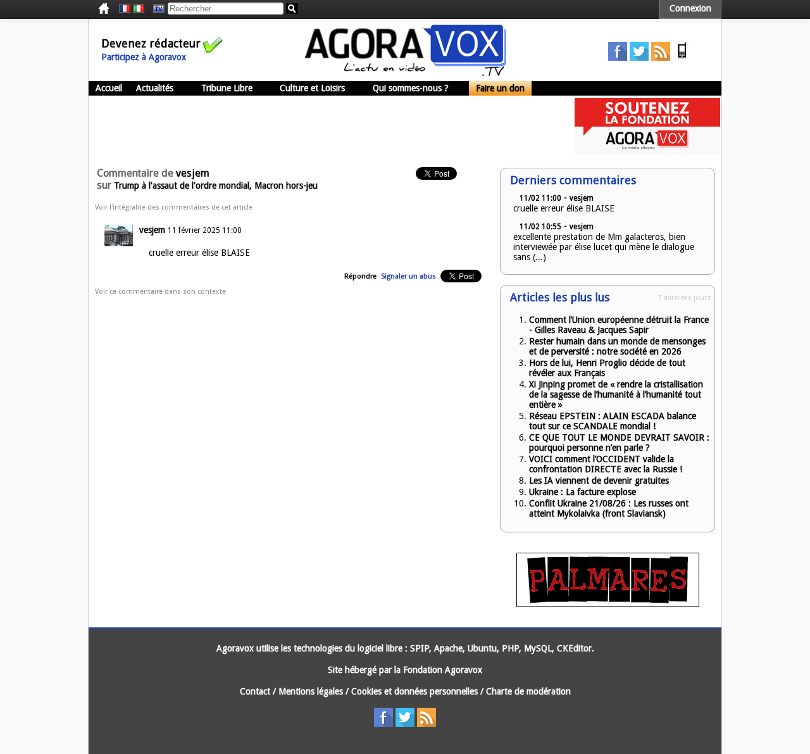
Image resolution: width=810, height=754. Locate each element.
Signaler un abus (408, 276)
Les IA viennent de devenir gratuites (599, 480)
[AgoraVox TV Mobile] (682, 58)
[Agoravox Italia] (138, 8)
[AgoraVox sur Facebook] (617, 58)
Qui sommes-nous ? (411, 88)
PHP (510, 648)
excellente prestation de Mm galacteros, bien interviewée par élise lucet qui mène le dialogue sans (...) (603, 247)
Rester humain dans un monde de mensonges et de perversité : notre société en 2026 (617, 346)
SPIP (419, 648)
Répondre (360, 276)
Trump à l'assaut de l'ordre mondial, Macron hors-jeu (216, 185)
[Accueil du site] (405, 73)
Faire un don (500, 88)
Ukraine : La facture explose (582, 492)
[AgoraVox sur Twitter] (639, 58)
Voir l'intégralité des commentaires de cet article (173, 207)
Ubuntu (482, 648)
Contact (255, 691)
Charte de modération (528, 691)
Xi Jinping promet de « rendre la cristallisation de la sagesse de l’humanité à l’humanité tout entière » (616, 394)
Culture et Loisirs (312, 88)
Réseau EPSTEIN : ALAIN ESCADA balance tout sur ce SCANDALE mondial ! (612, 421)
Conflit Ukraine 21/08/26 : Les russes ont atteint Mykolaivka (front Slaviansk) (608, 508)
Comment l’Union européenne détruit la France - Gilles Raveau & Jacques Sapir (619, 325)
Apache (448, 648)
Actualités (154, 88)
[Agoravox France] (124, 8)
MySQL (538, 648)
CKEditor (574, 648)
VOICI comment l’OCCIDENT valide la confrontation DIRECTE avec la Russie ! (605, 464)
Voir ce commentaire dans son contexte (160, 291)
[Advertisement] (319, 126)
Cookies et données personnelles (414, 691)
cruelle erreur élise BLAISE (563, 208)
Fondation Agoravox (442, 670)
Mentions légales (310, 691)
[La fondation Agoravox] (647, 152)
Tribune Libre (226, 88)
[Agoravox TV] (156, 8)
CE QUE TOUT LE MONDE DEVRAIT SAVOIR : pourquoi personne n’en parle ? (619, 442)
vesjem (152, 230)
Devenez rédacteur (151, 43)
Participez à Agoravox (143, 57)
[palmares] (607, 604)
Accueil (109, 88)
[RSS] (660, 58)
